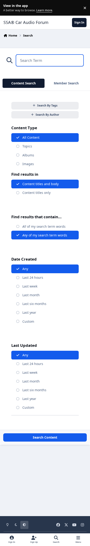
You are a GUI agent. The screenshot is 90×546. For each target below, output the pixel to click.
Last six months (34, 304)
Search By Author (47, 114)
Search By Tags (47, 105)
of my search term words (44, 226)
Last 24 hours (32, 277)
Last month (31, 295)
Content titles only (36, 192)
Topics (27, 146)
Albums (28, 155)
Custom (28, 321)
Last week (29, 286)
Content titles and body (40, 184)
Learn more (9, 8)
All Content (30, 137)
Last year (29, 312)
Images (28, 164)
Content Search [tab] (23, 83)
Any (25, 269)
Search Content (45, 437)
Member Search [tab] (66, 83)
